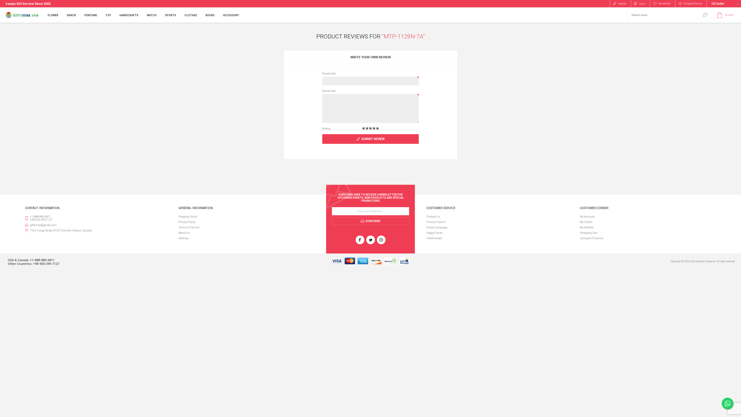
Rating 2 (367, 128)
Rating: (326, 128)
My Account (587, 216)
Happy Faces (434, 232)
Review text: (329, 90)
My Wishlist (587, 227)
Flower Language (436, 227)
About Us (184, 232)
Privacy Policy (187, 222)
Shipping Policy (187, 216)
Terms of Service (188, 227)
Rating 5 (377, 128)
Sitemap (183, 238)
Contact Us (433, 216)
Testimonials (434, 238)
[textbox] (662, 15)
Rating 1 (363, 128)
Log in (642, 3)
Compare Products (692, 3)
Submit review (373, 139)
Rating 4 (374, 128)
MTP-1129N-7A (403, 36)
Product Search (436, 222)
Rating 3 (370, 128)
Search (705, 15)
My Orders (586, 222)
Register (622, 3)
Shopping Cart (588, 232)
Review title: (329, 73)
